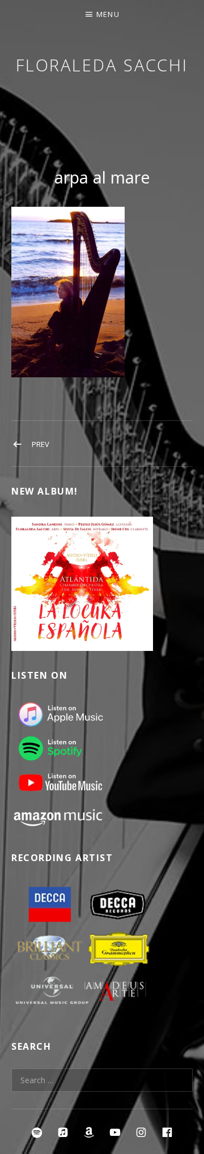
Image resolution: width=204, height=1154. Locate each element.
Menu (108, 14)
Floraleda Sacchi (102, 65)
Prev (40, 444)
